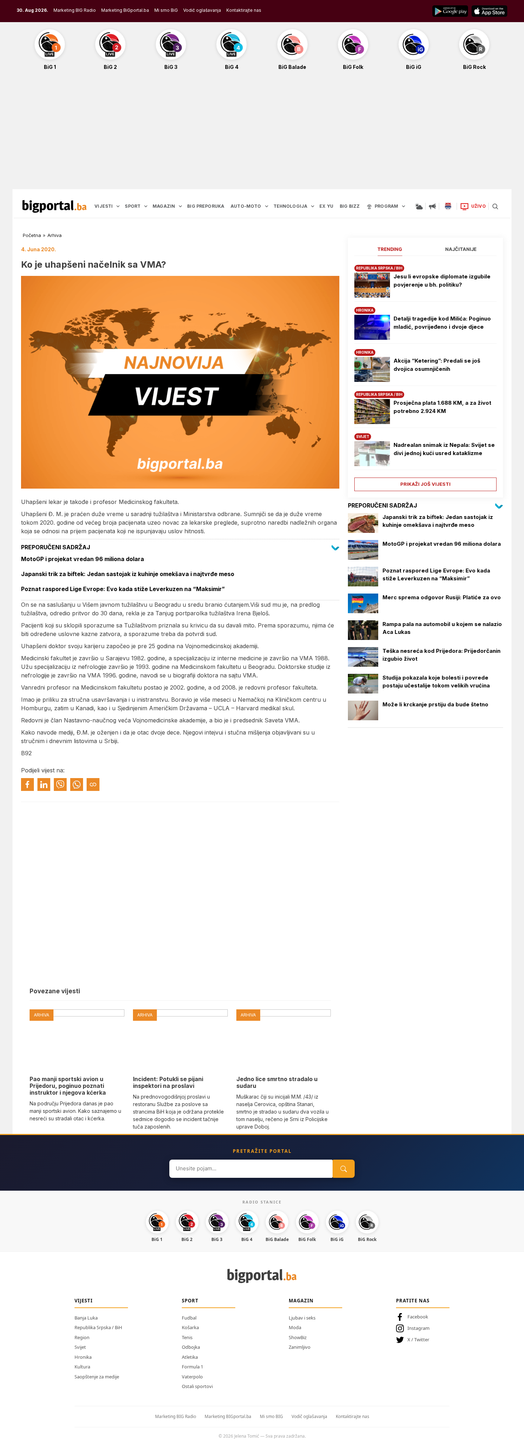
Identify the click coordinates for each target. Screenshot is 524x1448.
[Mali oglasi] (432, 206)
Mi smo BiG (166, 10)
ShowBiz (298, 1337)
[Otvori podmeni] (118, 206)
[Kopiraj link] (93, 784)
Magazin (301, 1300)
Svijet (80, 1347)
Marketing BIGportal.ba (228, 1416)
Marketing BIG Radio (74, 10)
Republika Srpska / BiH (98, 1327)
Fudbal (189, 1318)
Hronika (83, 1357)
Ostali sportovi (197, 1386)
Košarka (190, 1327)
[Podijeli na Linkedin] (43, 784)
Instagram (418, 1328)
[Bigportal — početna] (54, 206)
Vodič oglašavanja (202, 10)
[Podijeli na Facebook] (27, 784)
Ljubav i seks (302, 1318)
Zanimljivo (299, 1347)
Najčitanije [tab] (461, 249)
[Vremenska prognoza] (419, 206)
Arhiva (54, 235)
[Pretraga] (495, 206)
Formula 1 (192, 1366)
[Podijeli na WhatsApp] (76, 784)
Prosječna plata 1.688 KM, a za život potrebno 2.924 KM (442, 406)
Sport (190, 1300)
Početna (32, 235)
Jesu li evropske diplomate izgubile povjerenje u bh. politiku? (442, 280)
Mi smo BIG (271, 1416)
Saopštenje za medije (97, 1376)
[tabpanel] (425, 375)
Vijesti (84, 1300)
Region (82, 1337)
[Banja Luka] (448, 206)
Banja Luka (86, 1318)
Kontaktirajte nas (243, 10)
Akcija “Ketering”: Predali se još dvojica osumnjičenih (437, 364)
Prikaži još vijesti (425, 484)
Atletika (190, 1357)
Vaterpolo (192, 1376)
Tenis (187, 1337)
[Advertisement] (262, 133)
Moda (295, 1327)
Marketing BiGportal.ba (125, 10)
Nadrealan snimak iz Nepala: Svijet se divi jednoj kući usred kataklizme (444, 449)
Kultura (82, 1366)
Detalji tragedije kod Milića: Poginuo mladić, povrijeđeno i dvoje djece (442, 322)
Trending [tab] (389, 249)
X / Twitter (418, 1339)
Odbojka (191, 1347)
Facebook (417, 1316)
